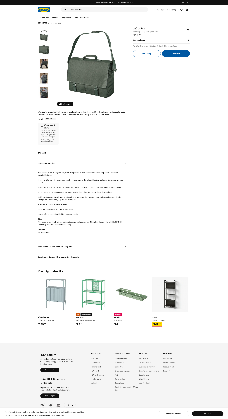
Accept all (207, 414)
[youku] (58, 405)
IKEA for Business (97, 375)
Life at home (144, 379)
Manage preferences (173, 414)
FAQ (116, 375)
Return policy (120, 379)
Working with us (145, 363)
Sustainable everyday (147, 367)
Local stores (95, 363)
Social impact (144, 375)
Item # (40, 119)
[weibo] (50, 405)
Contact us (119, 367)
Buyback (93, 383)
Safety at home (121, 359)
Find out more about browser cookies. (66, 412)
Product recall (168, 367)
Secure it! (166, 371)
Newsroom (167, 359)
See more (48, 364)
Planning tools (96, 367)
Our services (119, 363)
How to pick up (139, 40)
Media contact (169, 363)
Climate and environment (149, 371)
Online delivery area (122, 371)
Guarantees (119, 383)
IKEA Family (95, 371)
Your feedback (144, 383)
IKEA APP (94, 359)
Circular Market (96, 379)
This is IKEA (143, 359)
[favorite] (187, 30)
